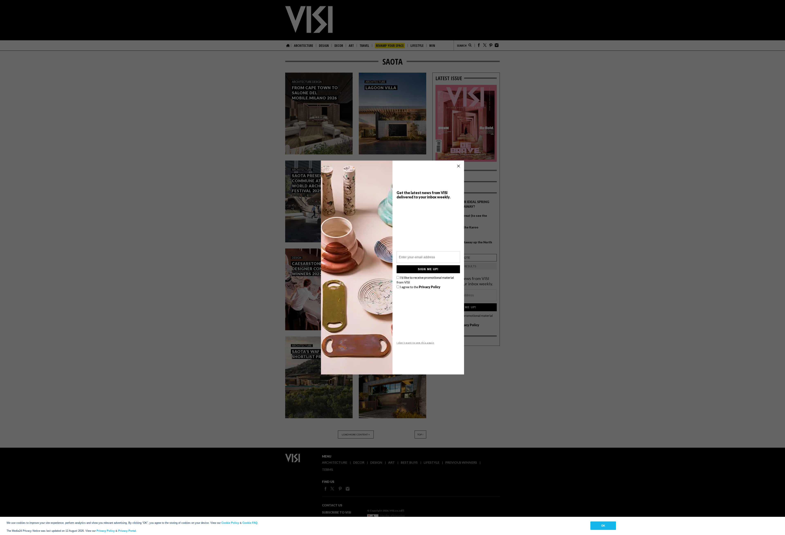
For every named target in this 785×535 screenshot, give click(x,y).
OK (603, 525)
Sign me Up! (428, 269)
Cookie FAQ (249, 522)
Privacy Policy (105, 530)
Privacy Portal (127, 530)
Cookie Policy (230, 522)
